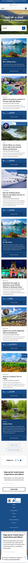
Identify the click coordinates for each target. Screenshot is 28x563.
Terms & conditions (14, 527)
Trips (14, 507)
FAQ (14, 530)
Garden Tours (7, 424)
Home (14, 504)
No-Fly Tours (7, 242)
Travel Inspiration (14, 519)
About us (14, 522)
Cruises (14, 516)
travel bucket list (10, 0)
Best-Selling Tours (9, 62)
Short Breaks (14, 510)
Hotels (14, 513)
